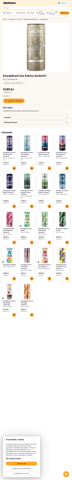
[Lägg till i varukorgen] (14, 168)
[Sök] (5, 8)
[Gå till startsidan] (9, 3)
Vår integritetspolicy (13, 458)
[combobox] (37, 8)
